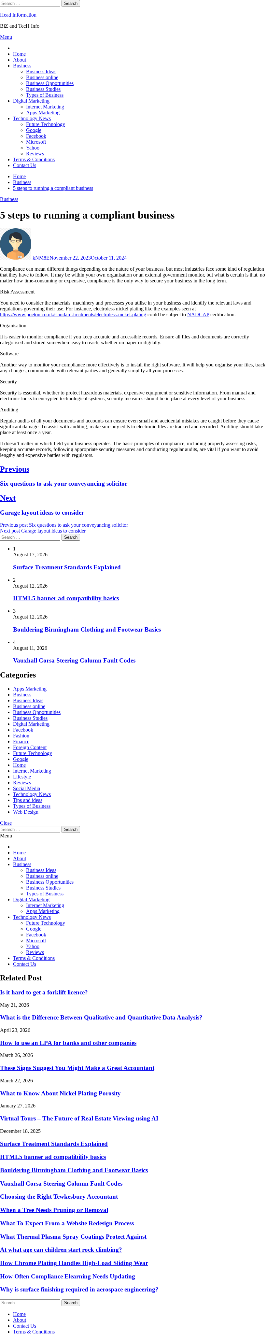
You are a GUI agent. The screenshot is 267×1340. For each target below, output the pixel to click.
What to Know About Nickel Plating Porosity (60, 1093)
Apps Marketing (43, 112)
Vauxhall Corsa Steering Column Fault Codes (74, 660)
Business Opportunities (50, 83)
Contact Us (24, 165)
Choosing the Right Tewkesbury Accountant (59, 1196)
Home (19, 54)
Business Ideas (41, 71)
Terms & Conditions (34, 159)
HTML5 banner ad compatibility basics (66, 598)
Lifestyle (22, 776)
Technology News (32, 118)
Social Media (26, 788)
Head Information (18, 15)
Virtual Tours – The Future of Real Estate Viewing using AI (79, 1118)
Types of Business (44, 95)
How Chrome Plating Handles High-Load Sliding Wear (74, 1263)
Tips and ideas (27, 800)
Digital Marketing (31, 101)
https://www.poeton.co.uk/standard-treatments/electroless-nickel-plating (73, 314)
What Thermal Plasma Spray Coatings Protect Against (73, 1236)
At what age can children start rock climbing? (61, 1249)
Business (22, 65)
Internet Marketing (45, 106)
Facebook (36, 136)
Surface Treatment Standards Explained (67, 567)
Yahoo (32, 147)
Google (33, 130)
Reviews (35, 153)
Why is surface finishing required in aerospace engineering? (79, 1289)
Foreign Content (30, 747)
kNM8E (41, 258)
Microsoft (36, 142)
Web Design (25, 812)
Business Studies (43, 89)
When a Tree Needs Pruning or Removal (54, 1209)
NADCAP (198, 314)
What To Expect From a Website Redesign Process (67, 1223)
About (19, 60)
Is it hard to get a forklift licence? (44, 992)
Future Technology (45, 124)
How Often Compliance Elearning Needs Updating (67, 1276)
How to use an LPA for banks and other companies (68, 1042)
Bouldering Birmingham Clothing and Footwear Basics (87, 629)
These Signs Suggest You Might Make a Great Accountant (77, 1067)
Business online (42, 77)
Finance (21, 741)
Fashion (21, 735)
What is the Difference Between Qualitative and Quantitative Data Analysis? (101, 1017)
